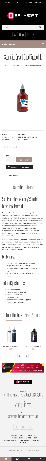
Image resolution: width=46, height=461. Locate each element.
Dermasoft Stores (18, 436)
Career (23, 443)
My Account (9, 2)
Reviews (30, 187)
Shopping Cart (27, 2)
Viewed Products (33, 315)
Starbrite (14, 66)
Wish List (18, 2)
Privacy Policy (24, 440)
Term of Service (10, 440)
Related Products (14, 315)
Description (17, 187)
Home (7, 66)
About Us (31, 436)
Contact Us (37, 440)
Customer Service (16, 438)
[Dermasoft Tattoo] (23, 20)
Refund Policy (31, 438)
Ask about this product (20, 167)
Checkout (37, 2)
